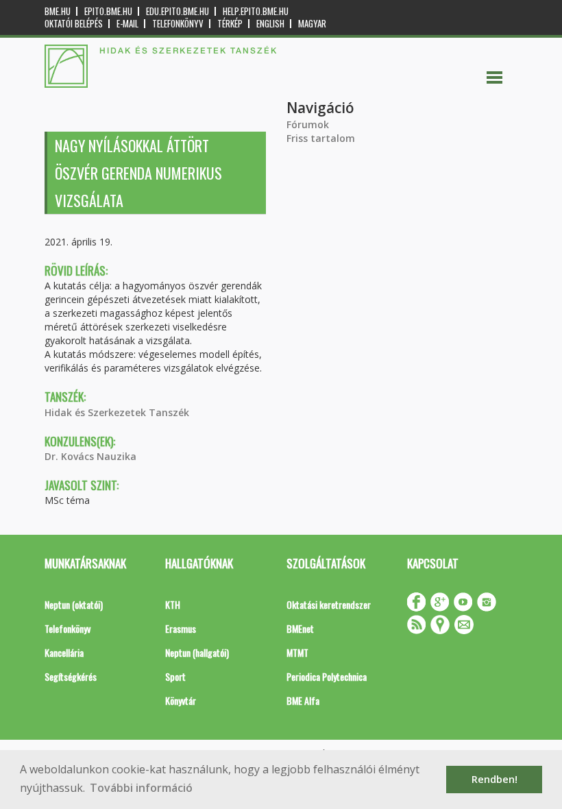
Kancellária (64, 652)
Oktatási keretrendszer (328, 604)
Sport (175, 676)
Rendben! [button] (494, 779)
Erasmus (180, 628)
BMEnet (300, 628)
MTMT (297, 652)
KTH (172, 604)
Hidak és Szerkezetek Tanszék (117, 412)
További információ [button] (141, 787)
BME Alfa (302, 700)
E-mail (127, 23)
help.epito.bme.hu (256, 11)
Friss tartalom (320, 138)
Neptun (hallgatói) (197, 652)
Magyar (312, 23)
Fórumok (307, 124)
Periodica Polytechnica (326, 676)
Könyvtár (180, 700)
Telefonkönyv (178, 23)
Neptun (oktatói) (74, 604)
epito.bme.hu (108, 11)
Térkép (230, 23)
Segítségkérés (71, 676)
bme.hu (58, 11)
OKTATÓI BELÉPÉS (74, 23)
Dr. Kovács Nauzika (90, 456)
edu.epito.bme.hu (177, 11)
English (270, 23)
